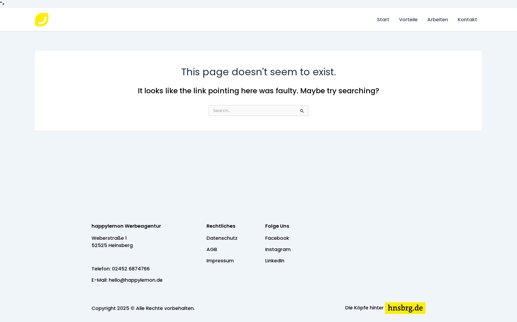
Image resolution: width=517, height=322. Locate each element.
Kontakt (467, 19)
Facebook (277, 238)
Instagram (278, 249)
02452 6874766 (131, 268)
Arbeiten (437, 19)
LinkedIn (274, 260)
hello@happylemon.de (136, 280)
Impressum (220, 260)
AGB (212, 249)
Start (383, 19)
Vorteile (408, 19)
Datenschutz (222, 238)
